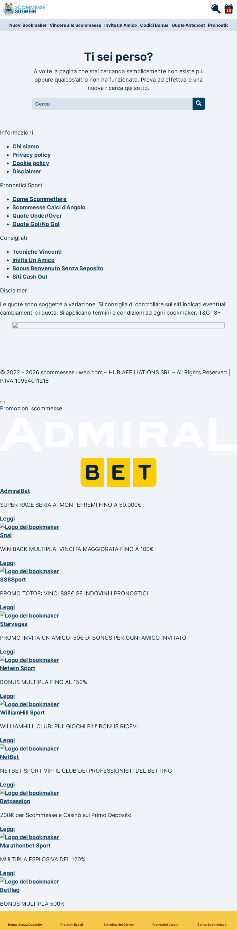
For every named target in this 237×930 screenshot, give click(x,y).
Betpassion (15, 801)
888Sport (13, 579)
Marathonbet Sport (25, 845)
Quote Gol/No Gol (36, 224)
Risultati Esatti (71, 924)
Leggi (7, 518)
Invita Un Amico (33, 260)
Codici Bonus (154, 25)
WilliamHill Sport (22, 712)
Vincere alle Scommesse (75, 25)
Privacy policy (31, 154)
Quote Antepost (188, 25)
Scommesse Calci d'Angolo (48, 207)
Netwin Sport (17, 668)
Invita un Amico (120, 25)
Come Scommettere (39, 199)
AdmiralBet (15, 491)
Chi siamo (25, 146)
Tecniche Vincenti (37, 251)
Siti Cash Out (30, 276)
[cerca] (215, 8)
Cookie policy (30, 163)
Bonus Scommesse (212, 924)
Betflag (9, 890)
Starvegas (13, 624)
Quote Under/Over (37, 215)
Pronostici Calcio (165, 924)
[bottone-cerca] (199, 104)
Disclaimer (26, 171)
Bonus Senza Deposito (25, 924)
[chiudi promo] (2, 402)
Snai (6, 535)
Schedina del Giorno (118, 924)
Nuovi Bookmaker (28, 25)
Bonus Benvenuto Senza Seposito (57, 268)
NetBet (9, 757)
